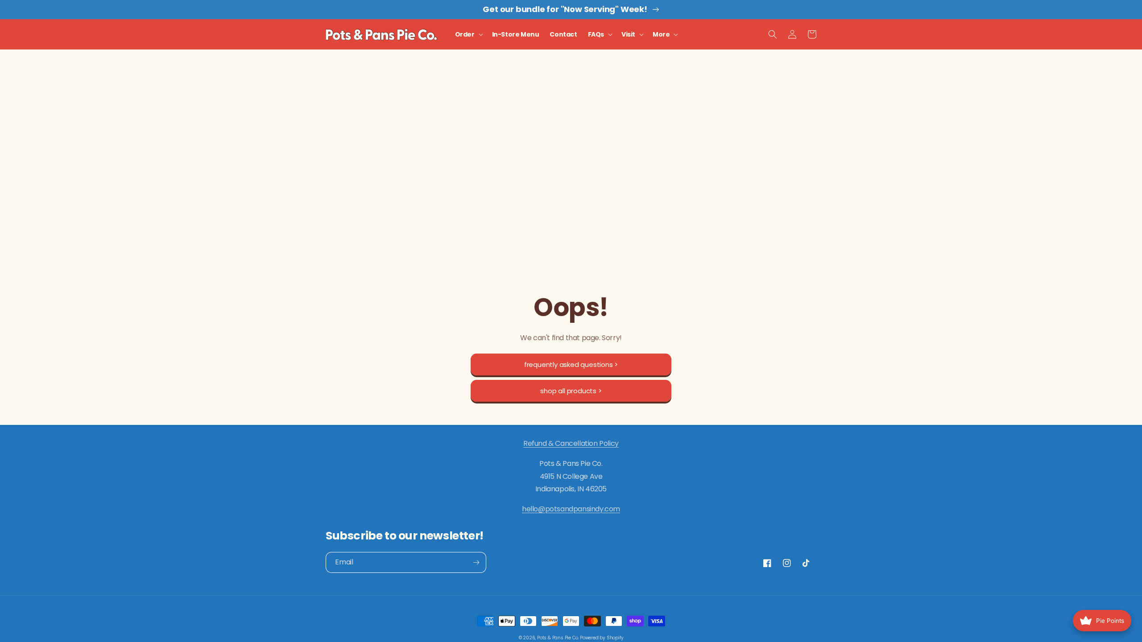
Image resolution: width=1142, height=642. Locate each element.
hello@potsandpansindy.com (571, 509)
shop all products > (570, 390)
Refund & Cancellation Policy (571, 443)
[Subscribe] (476, 562)
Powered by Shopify (601, 637)
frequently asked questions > (571, 364)
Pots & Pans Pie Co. (558, 637)
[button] (468, 34)
